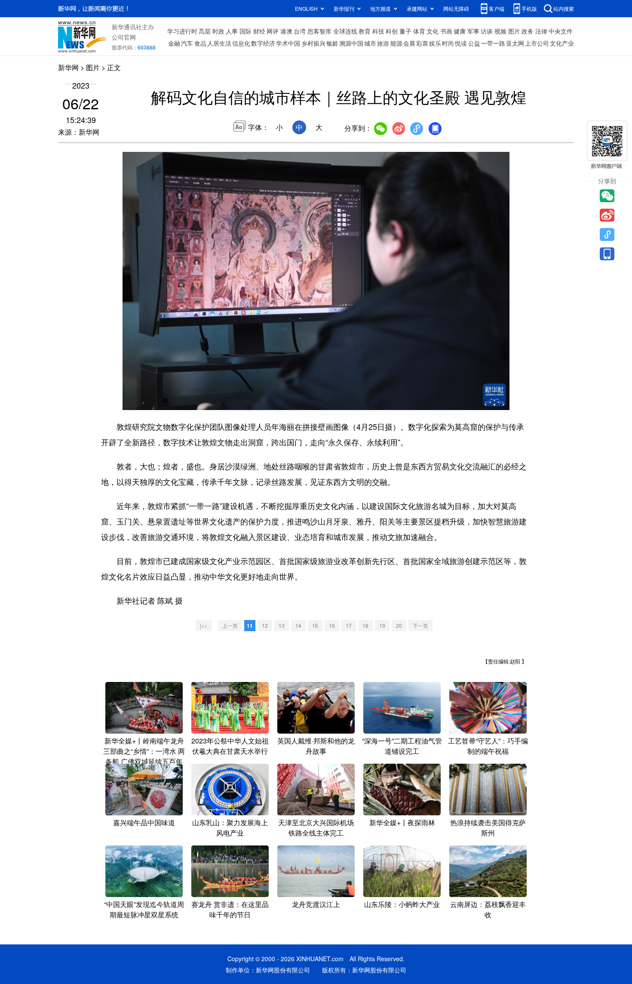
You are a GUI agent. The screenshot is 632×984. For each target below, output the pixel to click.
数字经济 (263, 43)
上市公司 (537, 43)
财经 (259, 31)
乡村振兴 (313, 43)
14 (298, 625)
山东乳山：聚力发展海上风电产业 (230, 827)
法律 (541, 31)
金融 (174, 43)
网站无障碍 (456, 8)
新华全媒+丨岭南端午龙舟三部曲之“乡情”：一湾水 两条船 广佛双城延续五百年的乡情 (144, 756)
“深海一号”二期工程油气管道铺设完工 (402, 746)
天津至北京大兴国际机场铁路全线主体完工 (316, 827)
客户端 (496, 8)
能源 (396, 43)
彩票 (422, 43)
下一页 (420, 625)
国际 (245, 31)
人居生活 (219, 43)
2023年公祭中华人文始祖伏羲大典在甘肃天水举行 (230, 746)
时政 (218, 31)
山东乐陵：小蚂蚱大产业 (402, 904)
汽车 (187, 43)
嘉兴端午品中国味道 (144, 822)
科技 (378, 31)
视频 (500, 31)
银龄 (332, 43)
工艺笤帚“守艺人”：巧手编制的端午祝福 (488, 746)
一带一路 (493, 43)
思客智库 (319, 31)
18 (365, 625)
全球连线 (345, 31)
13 (282, 625)
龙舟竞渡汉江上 (316, 904)
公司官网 (124, 37)
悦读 (461, 43)
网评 (273, 31)
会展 (409, 43)
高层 (205, 31)
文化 (432, 31)
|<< (203, 625)
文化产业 (562, 43)
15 (315, 625)
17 (349, 625)
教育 (365, 31)
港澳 (286, 31)
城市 (370, 43)
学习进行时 (182, 31)
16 (332, 625)
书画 (446, 31)
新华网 (68, 67)
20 (399, 625)
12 (265, 625)
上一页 (230, 625)
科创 (392, 31)
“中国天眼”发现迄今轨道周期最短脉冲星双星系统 (144, 909)
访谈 (487, 31)
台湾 (300, 31)
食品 (200, 43)
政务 (528, 31)
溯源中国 (351, 43)
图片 (514, 31)
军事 (473, 31)
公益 (474, 43)
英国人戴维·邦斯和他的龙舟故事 (316, 746)
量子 (405, 31)
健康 (460, 31)
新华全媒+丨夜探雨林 (402, 822)
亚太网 (515, 43)
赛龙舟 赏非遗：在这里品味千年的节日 (230, 909)
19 (382, 625)
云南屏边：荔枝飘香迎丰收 (488, 909)
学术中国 (288, 43)
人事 (232, 31)
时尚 (448, 43)
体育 (419, 31)
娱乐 (435, 43)
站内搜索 (563, 8)
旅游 (383, 43)
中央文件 (561, 31)
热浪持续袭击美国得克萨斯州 (488, 827)
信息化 (241, 43)
